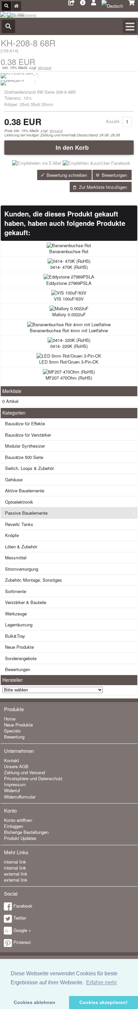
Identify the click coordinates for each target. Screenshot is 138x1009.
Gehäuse (13, 479)
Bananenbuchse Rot (68, 251)
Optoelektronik (19, 502)
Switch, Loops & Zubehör (29, 468)
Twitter (19, 918)
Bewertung (14, 736)
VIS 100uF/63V (69, 299)
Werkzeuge (16, 613)
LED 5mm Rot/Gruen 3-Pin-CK (68, 362)
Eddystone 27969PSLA (68, 283)
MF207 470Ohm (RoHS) (69, 378)
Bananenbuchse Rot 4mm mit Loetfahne (69, 330)
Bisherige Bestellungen (26, 832)
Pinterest (22, 942)
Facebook (22, 906)
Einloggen (13, 826)
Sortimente (15, 591)
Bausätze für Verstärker (28, 435)
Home (9, 718)
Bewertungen (17, 669)
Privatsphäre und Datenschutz (33, 778)
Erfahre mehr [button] (101, 982)
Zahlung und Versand (24, 772)
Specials (12, 730)
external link (15, 874)
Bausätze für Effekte (25, 423)
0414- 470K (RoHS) (69, 267)
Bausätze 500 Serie (24, 457)
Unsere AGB (16, 766)
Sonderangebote (21, 658)
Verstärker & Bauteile (25, 602)
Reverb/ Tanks (19, 524)
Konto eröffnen (18, 820)
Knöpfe (12, 535)
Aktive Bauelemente (24, 490)
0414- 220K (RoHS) (69, 346)
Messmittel (15, 557)
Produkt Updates (20, 838)
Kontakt (11, 760)
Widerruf (12, 790)
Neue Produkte (19, 647)
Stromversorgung (21, 569)
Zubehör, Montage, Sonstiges (33, 580)
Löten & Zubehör (21, 546)
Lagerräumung (18, 624)
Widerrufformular (20, 797)
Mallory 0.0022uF (69, 314)
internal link (15, 862)
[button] (69, 147)
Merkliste (11, 391)
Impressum (15, 784)
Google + (22, 930)
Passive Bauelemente (26, 513)
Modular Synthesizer (25, 446)
